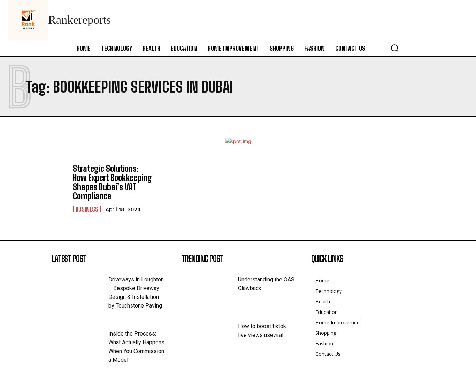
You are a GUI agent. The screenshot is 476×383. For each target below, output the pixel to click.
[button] (394, 47)
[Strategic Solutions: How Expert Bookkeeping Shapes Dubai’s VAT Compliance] (37, 187)
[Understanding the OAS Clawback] (210, 287)
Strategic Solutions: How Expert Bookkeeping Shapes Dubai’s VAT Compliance (112, 182)
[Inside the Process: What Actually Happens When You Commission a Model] (80, 342)
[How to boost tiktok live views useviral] (210, 334)
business (87, 209)
